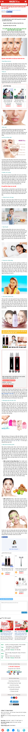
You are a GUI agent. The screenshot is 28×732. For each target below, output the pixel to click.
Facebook (10, 11)
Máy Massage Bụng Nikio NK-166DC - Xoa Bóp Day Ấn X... (7, 102)
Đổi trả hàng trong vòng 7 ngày (14, 683)
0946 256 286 (17, 657)
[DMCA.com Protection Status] (14, 704)
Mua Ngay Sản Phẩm (7, 386)
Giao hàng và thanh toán (14, 681)
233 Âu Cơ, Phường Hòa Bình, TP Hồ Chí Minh (15, 644)
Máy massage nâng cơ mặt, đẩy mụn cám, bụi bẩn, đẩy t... (7, 570)
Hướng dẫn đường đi (14, 689)
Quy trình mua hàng (14, 685)
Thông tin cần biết (14, 691)
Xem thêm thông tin (13, 549)
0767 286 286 (17, 649)
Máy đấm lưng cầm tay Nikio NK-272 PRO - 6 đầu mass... (18, 102)
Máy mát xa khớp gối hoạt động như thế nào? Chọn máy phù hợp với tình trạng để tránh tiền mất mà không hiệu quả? (7, 635)
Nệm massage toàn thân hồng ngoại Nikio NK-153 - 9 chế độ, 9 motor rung (15, 722)
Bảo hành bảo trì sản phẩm (14, 687)
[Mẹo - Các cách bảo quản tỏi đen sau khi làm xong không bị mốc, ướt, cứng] (21, 625)
